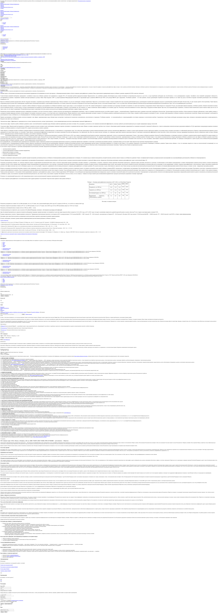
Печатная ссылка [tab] (6, 249)
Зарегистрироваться (8, 603)
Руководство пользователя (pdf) (6, 565)
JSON (4, 281)
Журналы (2, 4)
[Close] (0, 236)
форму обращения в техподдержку (13, 556)
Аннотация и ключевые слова (6, 84)
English (4, 23)
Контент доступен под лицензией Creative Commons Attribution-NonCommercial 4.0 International (19, 233)
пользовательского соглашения (17, 600)
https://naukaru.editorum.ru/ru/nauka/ (81, 356)
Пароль (1, 610)
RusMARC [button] (12, 277)
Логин (1, 609)
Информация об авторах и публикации (8, 60)
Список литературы (4, 220)
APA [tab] (4, 244)
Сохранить (7, 295)
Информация (5, 46)
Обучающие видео (4, 7)
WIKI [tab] (4, 246)
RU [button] (1, 20)
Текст (4, 48)
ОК (12, 602)
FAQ (1, 309)
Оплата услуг (10, 7)
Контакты (2, 310)
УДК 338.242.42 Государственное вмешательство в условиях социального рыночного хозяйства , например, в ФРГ (22, 56)
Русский (4, 22)
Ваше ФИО (2, 586)
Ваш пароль (2, 596)
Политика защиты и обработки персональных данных (15, 312)
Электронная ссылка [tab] (7, 248)
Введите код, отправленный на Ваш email (8, 601)
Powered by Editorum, (35, 312)
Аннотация (5, 47)
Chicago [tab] (4, 245)
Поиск (1, 16)
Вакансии (2, 307)
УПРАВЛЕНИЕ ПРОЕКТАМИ (10, 55)
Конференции (16, 4)
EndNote (5, 277)
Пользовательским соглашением (84, 0)
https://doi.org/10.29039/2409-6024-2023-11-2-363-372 (10, 67)
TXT (4, 282)
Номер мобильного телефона (6, 590)
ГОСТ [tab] (4, 242)
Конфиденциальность (4, 308)
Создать (6, 313)
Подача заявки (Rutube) (4, 568)
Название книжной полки (6, 294)
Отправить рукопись (4, 18)
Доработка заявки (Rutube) (5, 570)
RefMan (8, 277)
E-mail (1, 595)
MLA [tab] (4, 243)
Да (0, 580)
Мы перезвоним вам (4, 559)
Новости (2, 5)
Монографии (7, 4)
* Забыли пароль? (28, 314)
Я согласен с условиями (6, 600)
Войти (23, 314)
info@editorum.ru (6, 339)
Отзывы (2, 8)
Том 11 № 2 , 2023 (25, 54)
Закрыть (2, 295)
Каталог (2, 3)
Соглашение (2, 312)
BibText (1, 277)
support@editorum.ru (14, 555)
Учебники (12, 4)
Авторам (2, 6)
